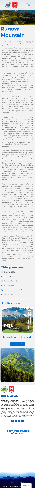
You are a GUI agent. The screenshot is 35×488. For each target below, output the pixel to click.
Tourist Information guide (17, 337)
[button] (3, 365)
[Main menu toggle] (29, 5)
